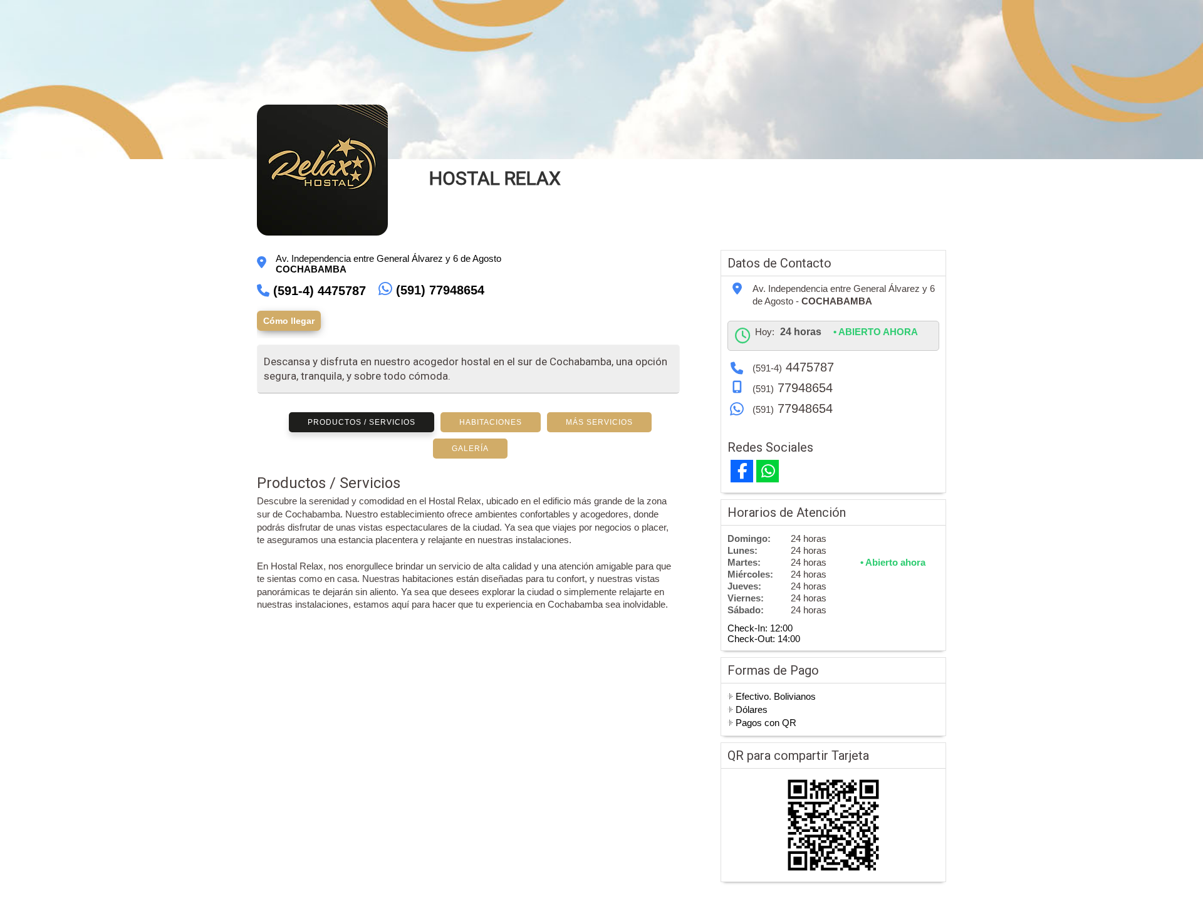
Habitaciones (490, 422)
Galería (470, 448)
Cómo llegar (289, 321)
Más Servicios (599, 422)
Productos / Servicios (361, 422)
